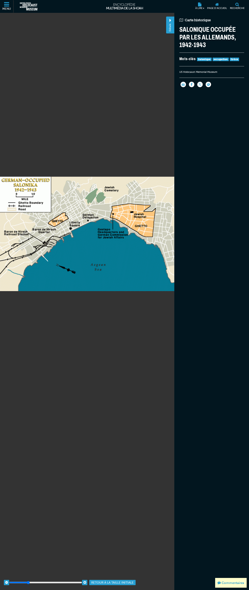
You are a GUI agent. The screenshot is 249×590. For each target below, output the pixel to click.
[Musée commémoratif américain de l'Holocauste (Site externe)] (28, 6)
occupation (221, 59)
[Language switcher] (208, 84)
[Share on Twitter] (200, 84)
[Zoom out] (6, 582)
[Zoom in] (84, 582)
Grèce (234, 59)
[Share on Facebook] (191, 84)
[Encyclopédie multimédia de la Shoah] (124, 6)
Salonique (204, 59)
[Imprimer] (183, 84)
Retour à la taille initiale (112, 582)
